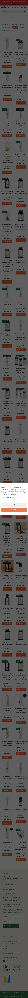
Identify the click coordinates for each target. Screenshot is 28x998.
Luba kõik (14, 510)
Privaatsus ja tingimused (9, 497)
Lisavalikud (14, 505)
